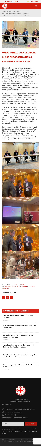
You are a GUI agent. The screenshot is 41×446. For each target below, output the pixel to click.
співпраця (5, 288)
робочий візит (23, 286)
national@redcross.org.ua (17, 415)
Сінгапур (32, 286)
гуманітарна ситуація (11, 286)
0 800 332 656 (11, 1)
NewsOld (21, 284)
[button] (37, 6)
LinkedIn (11, 297)
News (16, 284)
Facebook (3, 297)
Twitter (7, 297)
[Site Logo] (5, 6)
